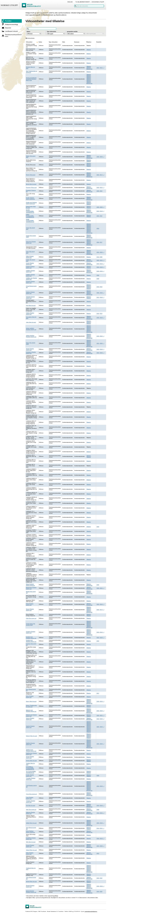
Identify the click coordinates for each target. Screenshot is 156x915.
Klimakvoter (89, 69)
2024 (101, 156)
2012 (98, 853)
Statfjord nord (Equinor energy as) (31, 750)
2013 (101, 313)
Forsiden (8, 21)
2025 (98, 187)
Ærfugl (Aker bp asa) (31, 881)
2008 (101, 257)
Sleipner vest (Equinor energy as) (31, 710)
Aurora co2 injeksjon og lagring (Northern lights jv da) (31, 79)
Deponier (8, 28)
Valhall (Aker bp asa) (31, 823)
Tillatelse (88, 49)
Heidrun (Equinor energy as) (30, 292)
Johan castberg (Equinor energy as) (31, 329)
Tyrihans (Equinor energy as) (30, 801)
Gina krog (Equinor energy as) (31, 242)
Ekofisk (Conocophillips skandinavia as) (30, 211)
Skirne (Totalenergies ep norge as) (31, 706)
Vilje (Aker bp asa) (30, 842)
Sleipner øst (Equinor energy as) (31, 715)
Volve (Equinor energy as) (29, 853)
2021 (101, 67)
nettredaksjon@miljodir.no (91, 911)
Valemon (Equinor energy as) (30, 813)
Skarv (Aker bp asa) (31, 701)
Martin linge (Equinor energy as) (31, 588)
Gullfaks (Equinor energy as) (30, 271)
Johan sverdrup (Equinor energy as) (31, 336)
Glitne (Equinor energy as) (30, 257)
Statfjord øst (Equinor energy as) (31, 753)
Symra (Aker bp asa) (31, 760)
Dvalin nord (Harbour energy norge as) (31, 203)
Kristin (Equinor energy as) (30, 349)
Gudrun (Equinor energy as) (30, 267)
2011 (101, 828)
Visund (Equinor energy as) (30, 846)
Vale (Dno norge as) (31, 809)
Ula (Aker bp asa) (30, 805)
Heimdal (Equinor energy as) (30, 297)
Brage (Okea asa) (30, 174)
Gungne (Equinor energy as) (30, 282)
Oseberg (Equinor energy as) (30, 632)
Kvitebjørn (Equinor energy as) (31, 352)
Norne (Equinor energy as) (30, 609)
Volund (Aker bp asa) (31, 850)
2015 (101, 215)
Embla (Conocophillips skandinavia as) (30, 220)
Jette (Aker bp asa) (31, 322)
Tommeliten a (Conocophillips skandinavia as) (30, 768)
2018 (101, 211)
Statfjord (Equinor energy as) (30, 743)
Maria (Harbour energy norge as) (30, 584)
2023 (98, 215)
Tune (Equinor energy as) (29, 798)
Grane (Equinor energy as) (30, 263)
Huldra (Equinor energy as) (30, 313)
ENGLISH (70, 2)
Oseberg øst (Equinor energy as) (31, 641)
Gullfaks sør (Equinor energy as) (31, 278)
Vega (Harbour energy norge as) (30, 831)
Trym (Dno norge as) (31, 794)
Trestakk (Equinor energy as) (30, 779)
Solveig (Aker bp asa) (31, 736)
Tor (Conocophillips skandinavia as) (31, 772)
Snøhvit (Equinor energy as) (30, 726)
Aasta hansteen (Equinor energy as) (31, 891)
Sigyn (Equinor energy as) (30, 696)
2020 (101, 207)
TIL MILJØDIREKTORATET (82, 2)
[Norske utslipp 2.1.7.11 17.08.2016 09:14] (22, 5)
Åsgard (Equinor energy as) (30, 886)
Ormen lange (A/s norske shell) (30, 624)
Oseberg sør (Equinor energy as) (31, 637)
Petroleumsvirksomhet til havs (13, 35)
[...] (103, 67)
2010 (98, 257)
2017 (101, 174)
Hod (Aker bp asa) (31, 305)
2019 (101, 191)
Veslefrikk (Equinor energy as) (31, 838)
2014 (101, 604)
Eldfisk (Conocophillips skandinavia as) (30, 216)
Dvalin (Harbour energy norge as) (30, 198)
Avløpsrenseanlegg (11, 24)
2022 (98, 67)
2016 (98, 286)
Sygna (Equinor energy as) (30, 757)
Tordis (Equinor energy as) (30, 775)
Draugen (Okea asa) (31, 187)
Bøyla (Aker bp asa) (31, 184)
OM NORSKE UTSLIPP (98, 2)
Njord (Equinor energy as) (29, 604)
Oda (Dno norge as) (31, 618)
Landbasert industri (11, 31)
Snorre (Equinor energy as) (30, 719)
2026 (98, 156)
